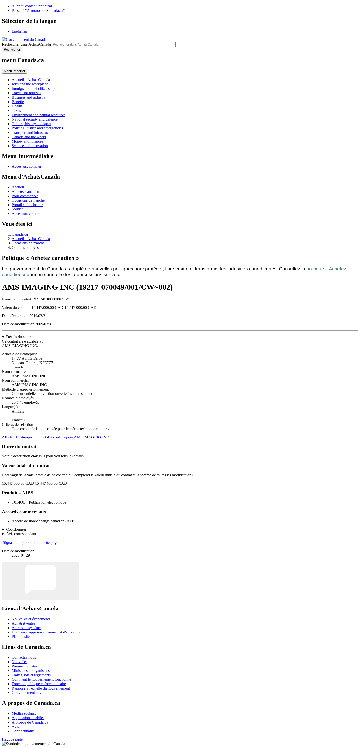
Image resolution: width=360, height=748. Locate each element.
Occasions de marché (28, 200)
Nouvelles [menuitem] (19, 662)
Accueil (18, 187)
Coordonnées (16, 529)
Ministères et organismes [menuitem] (31, 670)
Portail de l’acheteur (27, 205)
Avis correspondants (21, 534)
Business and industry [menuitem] (29, 97)
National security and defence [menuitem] (35, 119)
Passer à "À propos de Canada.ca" (38, 10)
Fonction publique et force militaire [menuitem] (39, 684)
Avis (15, 727)
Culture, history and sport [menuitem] (31, 124)
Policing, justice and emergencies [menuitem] (37, 128)
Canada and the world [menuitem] (29, 137)
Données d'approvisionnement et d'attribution (47, 632)
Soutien (18, 209)
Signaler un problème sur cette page (30, 543)
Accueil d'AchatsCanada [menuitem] (31, 80)
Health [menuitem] (17, 106)
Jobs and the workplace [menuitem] (30, 84)
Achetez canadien (25, 191)
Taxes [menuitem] (16, 110)
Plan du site (21, 636)
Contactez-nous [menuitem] (24, 657)
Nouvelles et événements (31, 619)
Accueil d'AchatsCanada (31, 239)
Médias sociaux (24, 713)
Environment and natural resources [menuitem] (38, 115)
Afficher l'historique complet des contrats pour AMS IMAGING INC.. (56, 437)
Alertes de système (26, 628)
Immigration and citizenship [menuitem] (33, 88)
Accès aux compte (26, 213)
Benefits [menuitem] (18, 102)
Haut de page (12, 739)
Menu (14, 71)
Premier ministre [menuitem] (24, 666)
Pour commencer (25, 196)
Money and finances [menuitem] (27, 141)
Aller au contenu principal (32, 6)
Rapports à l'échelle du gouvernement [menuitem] (41, 688)
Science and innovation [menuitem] (30, 146)
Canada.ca (20, 234)
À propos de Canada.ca (30, 722)
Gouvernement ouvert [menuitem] (29, 692)
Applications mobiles (28, 718)
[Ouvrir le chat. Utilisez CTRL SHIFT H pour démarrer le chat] (40, 581)
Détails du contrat (19, 337)
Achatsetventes (23, 623)
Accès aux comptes (27, 166)
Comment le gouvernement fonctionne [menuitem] (41, 679)
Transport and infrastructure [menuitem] (33, 132)
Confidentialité (23, 731)
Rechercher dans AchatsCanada (26, 44)
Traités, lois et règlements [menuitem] (31, 675)
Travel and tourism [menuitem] (26, 93)
